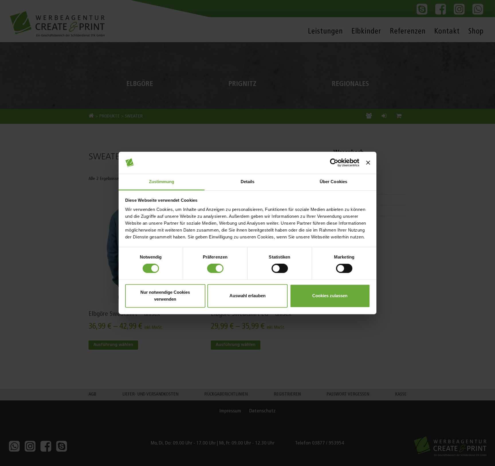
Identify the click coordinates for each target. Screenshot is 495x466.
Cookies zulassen (329, 295)
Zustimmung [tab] (161, 181)
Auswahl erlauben (247, 295)
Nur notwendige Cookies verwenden (165, 295)
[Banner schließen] (368, 163)
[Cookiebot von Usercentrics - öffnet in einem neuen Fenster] (334, 162)
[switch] (215, 268)
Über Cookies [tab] (333, 181)
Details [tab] (248, 181)
